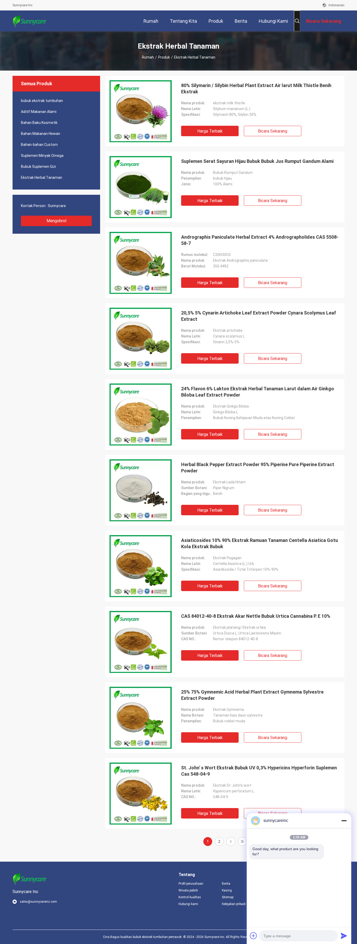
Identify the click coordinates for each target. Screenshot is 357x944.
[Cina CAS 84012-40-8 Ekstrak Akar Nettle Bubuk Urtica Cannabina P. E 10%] (141, 642)
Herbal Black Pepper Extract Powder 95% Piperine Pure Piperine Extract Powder (257, 467)
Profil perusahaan (191, 883)
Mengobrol (56, 220)
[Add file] (253, 935)
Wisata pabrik (188, 890)
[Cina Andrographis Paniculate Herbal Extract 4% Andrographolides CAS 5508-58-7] (141, 263)
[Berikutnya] (230, 841)
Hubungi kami (188, 904)
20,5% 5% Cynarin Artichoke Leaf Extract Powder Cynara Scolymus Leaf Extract (258, 316)
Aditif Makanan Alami (38, 112)
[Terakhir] (242, 841)
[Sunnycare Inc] (30, 21)
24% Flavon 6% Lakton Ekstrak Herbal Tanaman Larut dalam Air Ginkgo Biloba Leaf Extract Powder (257, 392)
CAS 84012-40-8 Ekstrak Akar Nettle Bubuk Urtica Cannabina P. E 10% (255, 616)
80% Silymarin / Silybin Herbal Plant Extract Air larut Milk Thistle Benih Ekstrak (256, 88)
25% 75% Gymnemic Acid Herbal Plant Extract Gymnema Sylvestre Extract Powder (252, 695)
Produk (164, 57)
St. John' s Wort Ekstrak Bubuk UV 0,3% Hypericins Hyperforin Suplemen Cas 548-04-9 (259, 771)
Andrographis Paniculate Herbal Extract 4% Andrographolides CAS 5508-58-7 (259, 240)
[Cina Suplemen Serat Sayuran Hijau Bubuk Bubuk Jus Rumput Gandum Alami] (141, 187)
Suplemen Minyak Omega (42, 155)
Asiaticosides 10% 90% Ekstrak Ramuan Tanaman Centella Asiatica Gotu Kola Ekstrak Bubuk (259, 543)
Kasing (227, 890)
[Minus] (344, 820)
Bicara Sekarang (272, 131)
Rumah (148, 57)
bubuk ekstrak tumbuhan (42, 101)
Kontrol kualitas (190, 897)
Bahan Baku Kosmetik (39, 123)
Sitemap (227, 897)
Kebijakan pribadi (234, 904)
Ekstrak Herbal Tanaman (41, 177)
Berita (226, 883)
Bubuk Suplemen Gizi (38, 166)
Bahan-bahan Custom (39, 144)
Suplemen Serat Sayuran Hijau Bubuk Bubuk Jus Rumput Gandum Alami (257, 161)
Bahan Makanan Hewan (40, 133)
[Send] (344, 935)
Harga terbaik (210, 131)
